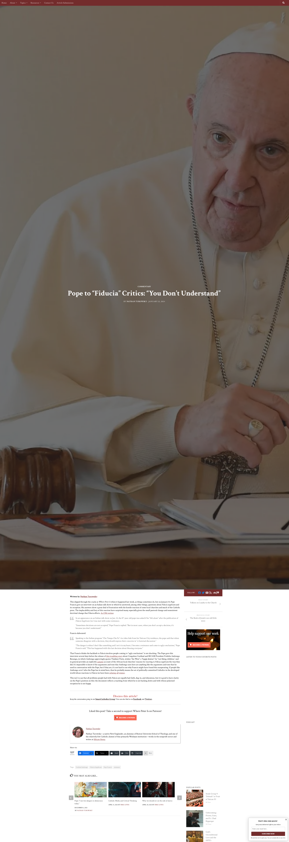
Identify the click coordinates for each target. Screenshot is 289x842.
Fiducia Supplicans (96, 767)
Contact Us (49, 2)
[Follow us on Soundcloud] (214, 592)
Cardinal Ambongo (82, 767)
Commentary (144, 286)
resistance (117, 767)
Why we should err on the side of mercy (157, 801)
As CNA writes (107, 613)
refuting (112, 673)
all (118, 673)
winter (122, 673)
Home (4, 2)
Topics (23, 2)
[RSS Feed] (210, 592)
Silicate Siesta (99, 739)
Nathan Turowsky (137, 301)
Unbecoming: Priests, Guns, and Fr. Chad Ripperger (211, 816)
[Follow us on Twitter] (203, 592)
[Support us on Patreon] (217, 592)
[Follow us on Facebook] (199, 592)
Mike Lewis (124, 805)
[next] (179, 797)
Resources (35, 2)
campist (100, 661)
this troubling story (114, 656)
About (12, 2)
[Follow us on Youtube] (206, 592)
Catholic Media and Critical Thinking (122, 801)
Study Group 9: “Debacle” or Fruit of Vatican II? (213, 796)
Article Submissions (65, 2)
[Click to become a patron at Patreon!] (125, 720)
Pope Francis (108, 767)
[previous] (71, 797)
